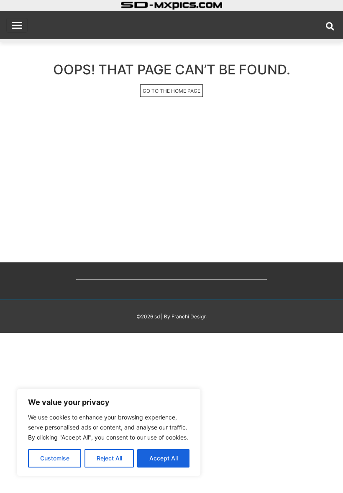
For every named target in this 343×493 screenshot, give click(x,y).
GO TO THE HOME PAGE (171, 91)
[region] (109, 432)
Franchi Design (189, 316)
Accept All (163, 458)
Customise (54, 458)
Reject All (109, 458)
